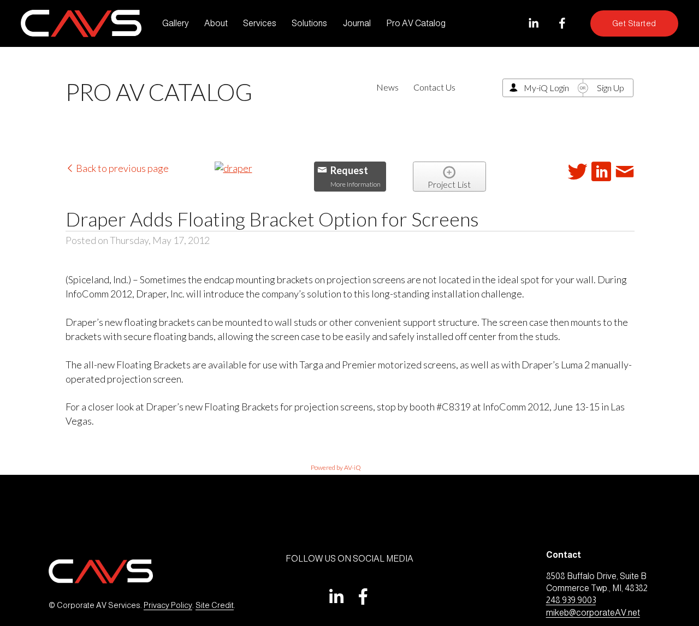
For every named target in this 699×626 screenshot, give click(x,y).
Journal (357, 23)
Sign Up (610, 87)
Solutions (309, 23)
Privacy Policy (168, 605)
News (387, 87)
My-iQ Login (546, 87)
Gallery (175, 23)
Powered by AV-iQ (336, 467)
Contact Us (434, 87)
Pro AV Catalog (416, 23)
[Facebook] (562, 23)
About (216, 23)
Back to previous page (121, 168)
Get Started (634, 23)
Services (259, 23)
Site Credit (215, 605)
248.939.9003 (571, 600)
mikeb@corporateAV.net (593, 612)
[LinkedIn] (533, 23)
